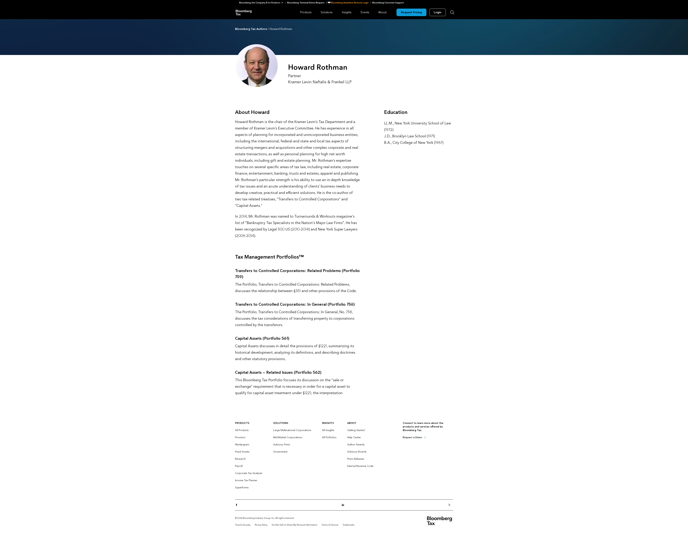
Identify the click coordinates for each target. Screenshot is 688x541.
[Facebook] (237, 505)
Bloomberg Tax (244, 12)
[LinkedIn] (344, 505)
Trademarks (348, 524)
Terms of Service (330, 524)
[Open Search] (452, 12)
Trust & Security (242, 524)
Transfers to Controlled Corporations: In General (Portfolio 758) (295, 304)
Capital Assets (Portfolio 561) (262, 338)
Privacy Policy (261, 524)
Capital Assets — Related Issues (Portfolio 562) (278, 372)
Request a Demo (412, 437)
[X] (450, 505)
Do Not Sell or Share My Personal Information (294, 524)
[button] (262, 3)
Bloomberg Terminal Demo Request (305, 3)
